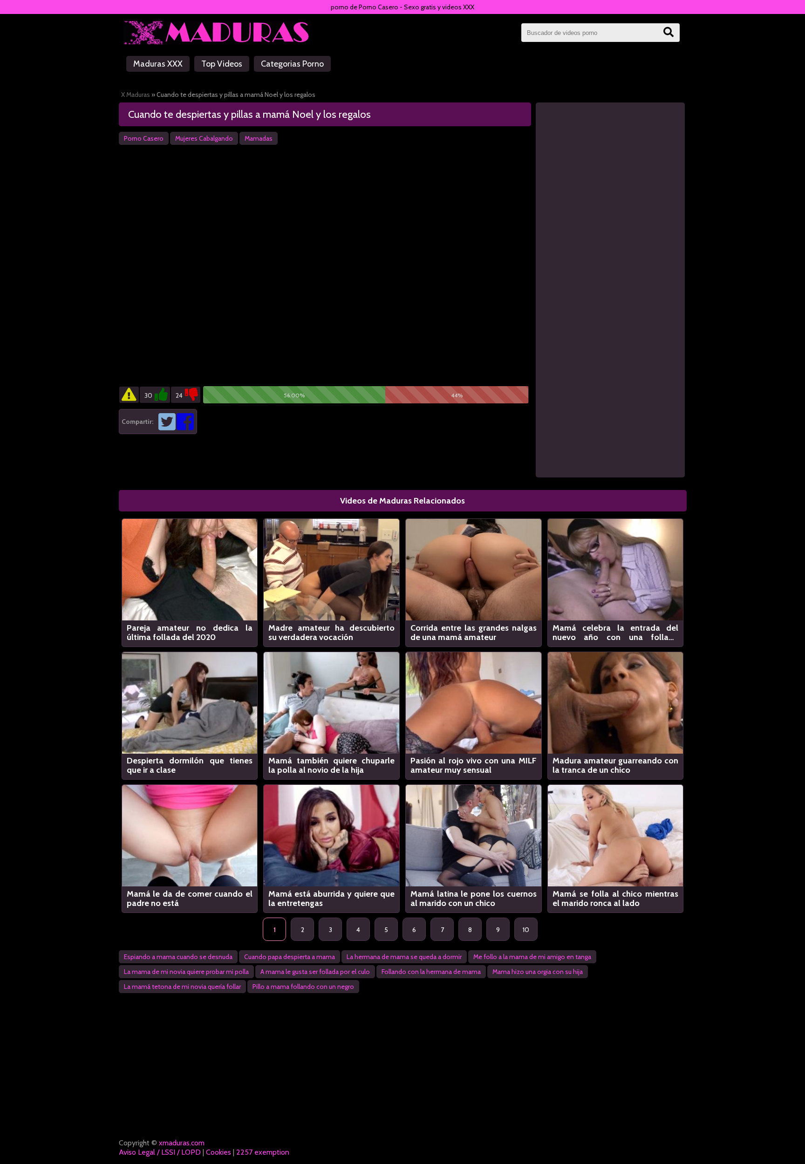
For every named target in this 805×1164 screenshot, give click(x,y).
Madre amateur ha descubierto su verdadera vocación (331, 632)
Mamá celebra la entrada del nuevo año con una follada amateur (616, 632)
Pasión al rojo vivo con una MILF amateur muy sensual (473, 765)
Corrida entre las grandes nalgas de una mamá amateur (473, 632)
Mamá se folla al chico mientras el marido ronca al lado (616, 898)
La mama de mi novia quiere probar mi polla (186, 971)
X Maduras (135, 94)
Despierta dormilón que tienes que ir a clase (190, 765)
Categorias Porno (292, 64)
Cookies (218, 1152)
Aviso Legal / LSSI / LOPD (160, 1152)
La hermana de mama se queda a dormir (404, 957)
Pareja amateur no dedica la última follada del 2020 (190, 632)
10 (526, 930)
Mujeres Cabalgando (204, 138)
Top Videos (221, 64)
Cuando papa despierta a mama (289, 957)
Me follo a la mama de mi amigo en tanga (532, 957)
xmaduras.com (182, 1142)
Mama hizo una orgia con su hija (537, 971)
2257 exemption (262, 1152)
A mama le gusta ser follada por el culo (315, 971)
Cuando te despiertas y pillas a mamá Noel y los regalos (249, 114)
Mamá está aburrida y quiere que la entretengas (331, 898)
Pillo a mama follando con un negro (303, 986)
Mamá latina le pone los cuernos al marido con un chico (473, 898)
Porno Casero (144, 138)
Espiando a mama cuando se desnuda (178, 957)
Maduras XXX (158, 64)
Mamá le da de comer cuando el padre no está (190, 898)
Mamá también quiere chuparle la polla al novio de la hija (331, 765)
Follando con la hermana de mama (431, 971)
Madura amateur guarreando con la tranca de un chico (616, 765)
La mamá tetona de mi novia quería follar (182, 986)
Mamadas (259, 138)
